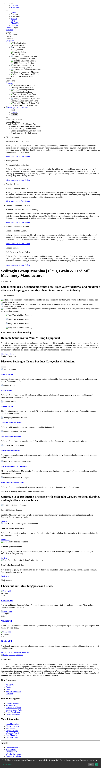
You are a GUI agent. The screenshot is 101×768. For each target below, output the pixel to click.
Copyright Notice (12, 747)
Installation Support (13, 708)
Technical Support (13, 705)
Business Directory (13, 691)
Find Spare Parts (7, 354)
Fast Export (10, 728)
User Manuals (11, 735)
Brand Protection (12, 724)
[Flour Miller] (6, 591)
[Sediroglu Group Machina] (17, 107)
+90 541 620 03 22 (8, 652)
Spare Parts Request (13, 712)
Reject (91, 764)
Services (14, 19)
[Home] (12, 3)
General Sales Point (13, 756)
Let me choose (7, 764)
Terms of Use (11, 749)
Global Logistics (12, 726)
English (4, 743)
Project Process (12, 731)
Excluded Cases (12, 737)
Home (13, 12)
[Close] (7, 10)
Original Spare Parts (14, 710)
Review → (5, 521)
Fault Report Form (13, 714)
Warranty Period (12, 733)
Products (14, 5)
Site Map (9, 694)
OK (96, 764)
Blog (13, 21)
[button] (18, 156)
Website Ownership (13, 754)
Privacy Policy (11, 752)
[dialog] (50, 763)
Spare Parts (15, 7)
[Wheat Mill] (6, 611)
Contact (14, 112)
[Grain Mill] (6, 632)
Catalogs (14, 25)
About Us (14, 23)
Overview (10, 41)
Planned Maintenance (14, 703)
